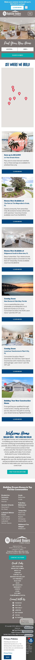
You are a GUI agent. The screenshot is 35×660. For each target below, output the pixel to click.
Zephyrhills (22, 521)
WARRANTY (17, 587)
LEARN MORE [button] (17, 7)
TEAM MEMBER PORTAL (17, 595)
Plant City (21, 513)
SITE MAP (17, 593)
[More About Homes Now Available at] (17, 187)
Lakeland (4, 521)
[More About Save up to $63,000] (17, 141)
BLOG (17, 583)
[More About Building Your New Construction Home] (17, 387)
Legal (13, 632)
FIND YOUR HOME (17, 566)
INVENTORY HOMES (17, 568)
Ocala (20, 499)
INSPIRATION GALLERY (17, 576)
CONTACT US (17, 574)
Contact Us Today (17, 557)
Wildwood (21, 529)
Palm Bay (21, 507)
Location (9, 49)
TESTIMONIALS (17, 578)
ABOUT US (17, 570)
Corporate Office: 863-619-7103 (17, 551)
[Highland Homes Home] (11, 12)
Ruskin (20, 517)
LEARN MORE (17, 171)
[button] (3, 28)
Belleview (21, 497)
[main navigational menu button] (30, 13)
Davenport (5, 507)
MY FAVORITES (17, 585)
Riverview (21, 515)
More (25, 49)
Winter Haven (6, 523)
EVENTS (17, 589)
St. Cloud (4, 509)
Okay (7, 657)
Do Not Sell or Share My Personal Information (17, 634)
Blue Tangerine (27, 636)
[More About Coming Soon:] (17, 285)
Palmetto (4, 499)
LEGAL (17, 591)
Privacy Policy (19, 632)
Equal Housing (18, 630)
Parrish (4, 501)
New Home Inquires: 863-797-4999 (17, 553)
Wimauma (21, 519)
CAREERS (17, 572)
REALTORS (17, 581)
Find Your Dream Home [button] (17, 472)
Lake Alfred (5, 519)
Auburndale (5, 517)
